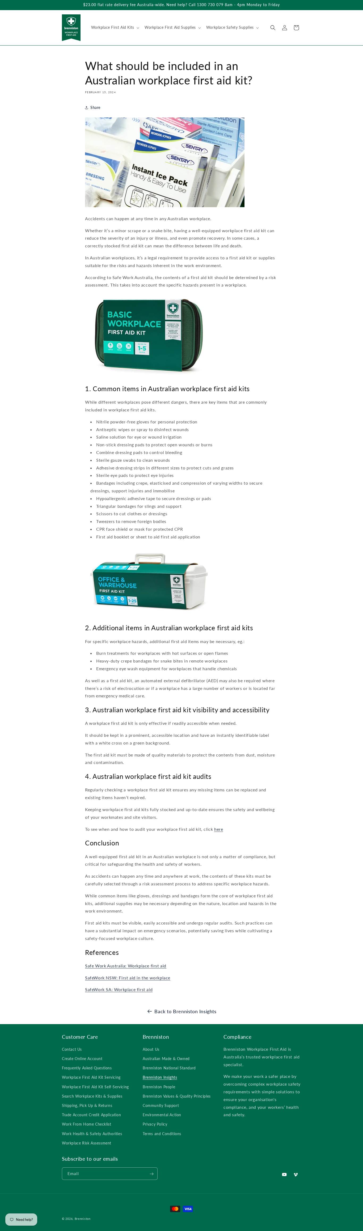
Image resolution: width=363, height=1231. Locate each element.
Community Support (161, 1105)
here (218, 829)
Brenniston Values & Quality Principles (177, 1096)
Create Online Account (82, 1058)
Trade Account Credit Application (91, 1115)
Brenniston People (159, 1087)
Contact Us (72, 1049)
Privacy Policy (155, 1124)
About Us (151, 1049)
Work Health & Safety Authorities (92, 1133)
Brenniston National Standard (169, 1068)
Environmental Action (162, 1115)
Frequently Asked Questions (87, 1068)
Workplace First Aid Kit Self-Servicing (95, 1087)
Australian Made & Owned (166, 1058)
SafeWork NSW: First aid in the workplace (127, 977)
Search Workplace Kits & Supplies (92, 1096)
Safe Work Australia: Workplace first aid (125, 965)
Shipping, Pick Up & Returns (87, 1105)
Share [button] (95, 107)
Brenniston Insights (160, 1077)
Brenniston (83, 1218)
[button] (114, 27)
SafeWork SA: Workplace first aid (119, 989)
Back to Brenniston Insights (185, 1011)
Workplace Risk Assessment (86, 1143)
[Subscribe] (151, 1174)
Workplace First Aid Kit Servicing (91, 1077)
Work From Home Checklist (86, 1124)
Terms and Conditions (162, 1133)
